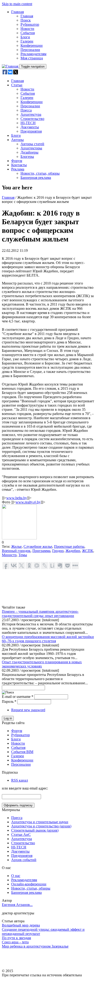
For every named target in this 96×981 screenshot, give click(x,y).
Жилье (16, 546)
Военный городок (16, 551)
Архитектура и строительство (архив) (41, 826)
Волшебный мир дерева (21, 925)
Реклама (17, 169)
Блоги (25, 37)
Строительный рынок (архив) (34, 830)
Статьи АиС (21, 835)
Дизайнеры (29, 152)
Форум (16, 161)
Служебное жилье (38, 546)
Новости (27, 29)
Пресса (26, 110)
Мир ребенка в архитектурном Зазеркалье (35, 946)
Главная (17, 12)
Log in (8, 718)
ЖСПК (87, 551)
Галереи (27, 41)
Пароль (9, 701)
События (28, 33)
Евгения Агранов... (17, 905)
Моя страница (32, 58)
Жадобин (72, 551)
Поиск (26, 20)
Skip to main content (17, 4)
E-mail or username (17, 697)
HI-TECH (28, 123)
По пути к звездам (16, 938)
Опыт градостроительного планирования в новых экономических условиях (42, 664)
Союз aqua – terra (15, 942)
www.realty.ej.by (28, 502)
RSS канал (19, 780)
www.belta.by (16, 498)
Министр (9, 555)
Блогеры (27, 157)
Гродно (58, 551)
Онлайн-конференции (28, 884)
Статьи (16, 85)
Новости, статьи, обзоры (40, 173)
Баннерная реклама (36, 178)
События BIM (22, 752)
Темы (22, 555)
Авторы (17, 140)
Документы (30, 127)
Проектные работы (69, 546)
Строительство (32, 119)
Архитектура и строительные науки (39, 822)
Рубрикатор (30, 24)
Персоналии (30, 50)
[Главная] (10, 66)
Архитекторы (31, 148)
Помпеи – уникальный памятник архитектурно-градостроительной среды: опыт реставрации (40, 614)
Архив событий (23, 860)
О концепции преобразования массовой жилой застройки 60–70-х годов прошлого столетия (48, 639)
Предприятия (31, 131)
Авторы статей (32, 144)
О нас (15, 876)
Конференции (32, 45)
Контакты (19, 165)
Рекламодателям (33, 54)
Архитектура (31, 114)
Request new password (28, 710)
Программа (41, 551)
